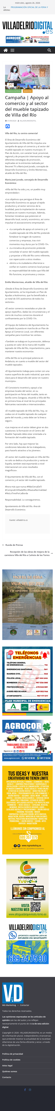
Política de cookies (11, 1059)
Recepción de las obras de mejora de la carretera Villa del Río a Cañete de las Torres (27, 553)
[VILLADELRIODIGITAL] (5, 50)
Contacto (6, 1077)
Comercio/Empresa (13, 91)
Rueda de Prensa (14, 545)
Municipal (27, 91)
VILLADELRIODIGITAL (28, 121)
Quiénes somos (9, 1071)
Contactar (24, 1005)
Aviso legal (7, 1065)
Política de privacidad (12, 1054)
